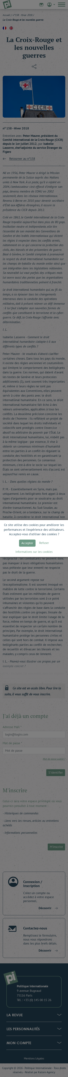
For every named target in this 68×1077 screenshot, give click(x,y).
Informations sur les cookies (34, 552)
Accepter (27, 543)
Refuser (44, 543)
